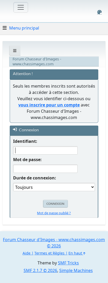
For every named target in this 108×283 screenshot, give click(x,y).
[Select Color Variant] (99, 12)
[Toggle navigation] (20, 7)
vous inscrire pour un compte (49, 105)
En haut (75, 253)
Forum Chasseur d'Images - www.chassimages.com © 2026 (54, 243)
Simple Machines (76, 270)
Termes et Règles (49, 253)
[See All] (15, 50)
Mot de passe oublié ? (54, 213)
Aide (26, 253)
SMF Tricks (68, 263)
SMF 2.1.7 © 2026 (40, 270)
